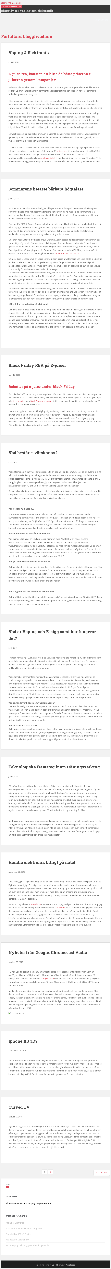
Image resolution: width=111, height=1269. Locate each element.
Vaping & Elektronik (29, 52)
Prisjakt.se (36, 904)
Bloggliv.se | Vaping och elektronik (27, 11)
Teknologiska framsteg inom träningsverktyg (54, 767)
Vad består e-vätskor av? (33, 452)
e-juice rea (62, 151)
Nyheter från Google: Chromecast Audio (48, 952)
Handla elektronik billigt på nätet (42, 862)
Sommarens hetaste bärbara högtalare (46, 189)
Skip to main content (11, 2)
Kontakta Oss (101, 20)
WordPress (70, 1265)
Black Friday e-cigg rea (40, 401)
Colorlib (55, 1265)
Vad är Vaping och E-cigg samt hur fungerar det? (28, 1245)
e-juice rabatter (18, 401)
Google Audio (47, 978)
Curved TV (19, 1107)
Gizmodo (61, 907)
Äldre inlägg (102, 1173)
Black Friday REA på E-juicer (37, 365)
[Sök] (7, 1187)
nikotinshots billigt (48, 158)
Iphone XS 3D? (23, 1041)
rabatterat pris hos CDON (67, 253)
